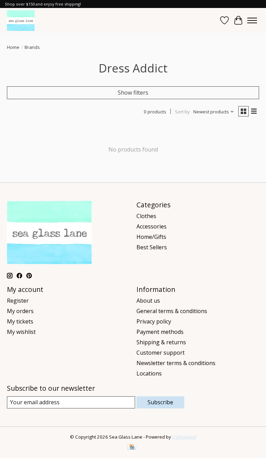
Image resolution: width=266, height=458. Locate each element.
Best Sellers (151, 247)
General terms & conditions (171, 311)
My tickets (20, 321)
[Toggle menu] (252, 20)
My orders (20, 311)
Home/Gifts (151, 237)
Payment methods (160, 332)
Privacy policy (153, 321)
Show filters (133, 92)
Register (18, 300)
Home (13, 47)
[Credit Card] (131, 447)
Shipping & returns (161, 342)
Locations (149, 373)
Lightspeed (184, 437)
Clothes (146, 216)
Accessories (151, 226)
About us (148, 300)
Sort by (182, 112)
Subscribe (160, 402)
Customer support (160, 352)
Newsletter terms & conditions (175, 363)
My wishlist (21, 332)
